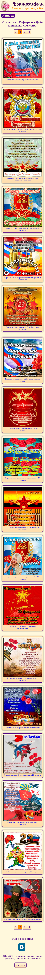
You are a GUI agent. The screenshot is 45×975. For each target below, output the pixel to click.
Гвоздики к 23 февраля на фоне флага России (23, 728)
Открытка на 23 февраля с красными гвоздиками (22, 919)
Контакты (20, 965)
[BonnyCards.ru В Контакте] (21, 947)
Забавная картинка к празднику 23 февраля (22, 872)
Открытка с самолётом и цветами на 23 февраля (22, 775)
